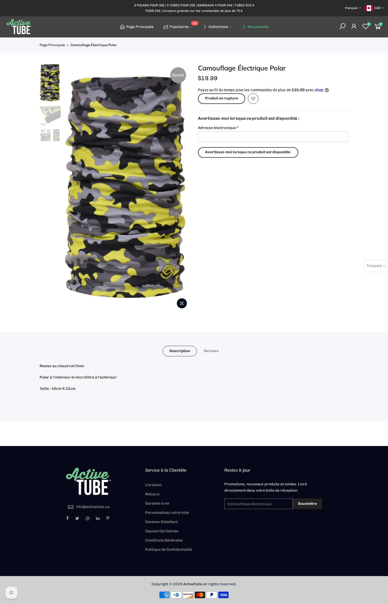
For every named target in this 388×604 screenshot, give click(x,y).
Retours (152, 494)
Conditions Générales (164, 540)
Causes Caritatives (161, 531)
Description (179, 351)
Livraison (153, 485)
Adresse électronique (218, 128)
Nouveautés (258, 27)
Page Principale (140, 27)
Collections (218, 27)
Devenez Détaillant (161, 522)
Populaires (183, 25)
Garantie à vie (157, 503)
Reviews (211, 351)
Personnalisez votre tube (167, 512)
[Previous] (72, 187)
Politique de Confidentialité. (169, 549)
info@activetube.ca (93, 507)
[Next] (180, 187)
